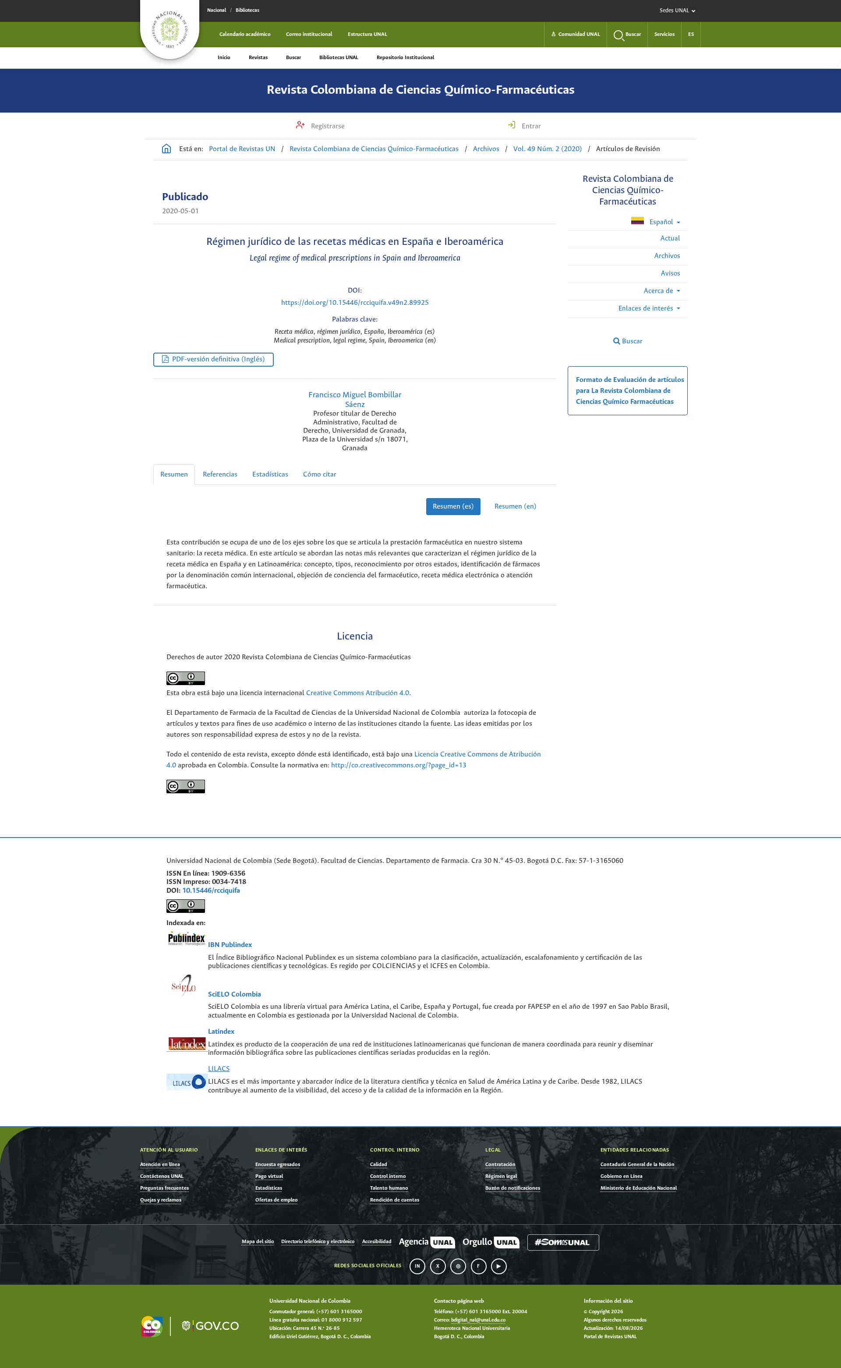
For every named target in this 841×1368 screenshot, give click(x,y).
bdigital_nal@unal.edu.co (478, 1320)
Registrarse (327, 126)
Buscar (293, 57)
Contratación (500, 1164)
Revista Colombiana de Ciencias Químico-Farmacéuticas (421, 90)
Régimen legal (501, 1176)
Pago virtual (269, 1176)
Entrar (530, 126)
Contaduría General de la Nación (638, 1164)
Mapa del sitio (258, 1241)
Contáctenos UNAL (162, 1176)
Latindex (221, 1032)
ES (691, 34)
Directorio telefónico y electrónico (317, 1241)
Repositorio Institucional (405, 57)
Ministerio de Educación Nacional (639, 1188)
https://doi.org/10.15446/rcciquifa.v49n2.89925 (355, 303)
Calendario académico (245, 34)
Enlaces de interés (646, 308)
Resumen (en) (516, 506)
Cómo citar (319, 474)
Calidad (378, 1164)
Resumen (174, 474)
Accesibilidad (377, 1241)
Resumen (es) (453, 506)
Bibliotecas (247, 10)
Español (661, 222)
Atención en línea (160, 1164)
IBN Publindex (230, 945)
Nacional (216, 10)
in (417, 1266)
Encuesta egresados (277, 1164)
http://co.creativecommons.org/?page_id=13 (398, 765)
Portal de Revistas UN (242, 149)
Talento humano (389, 1188)
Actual (670, 238)
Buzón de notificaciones (512, 1188)
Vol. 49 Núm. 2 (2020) (547, 149)
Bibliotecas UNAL (338, 57)
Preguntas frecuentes (164, 1188)
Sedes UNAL (674, 10)
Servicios (664, 34)
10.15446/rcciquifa (211, 890)
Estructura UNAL (367, 34)
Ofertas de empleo (276, 1200)
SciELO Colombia (234, 994)
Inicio (224, 57)
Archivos (486, 149)
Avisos (670, 273)
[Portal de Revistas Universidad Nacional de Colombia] (166, 149)
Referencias (220, 474)
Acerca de (659, 291)
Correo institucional (309, 34)
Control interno (388, 1176)
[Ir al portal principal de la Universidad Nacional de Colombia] (169, 29)
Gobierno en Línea (622, 1176)
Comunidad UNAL (575, 34)
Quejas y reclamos (160, 1200)
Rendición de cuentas (394, 1200)
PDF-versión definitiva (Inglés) (218, 359)
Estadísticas (270, 474)
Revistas (258, 57)
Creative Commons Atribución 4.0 (357, 693)
